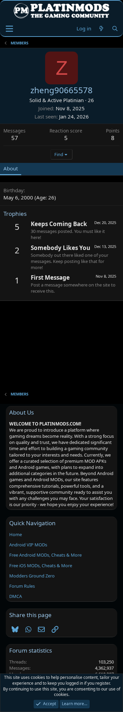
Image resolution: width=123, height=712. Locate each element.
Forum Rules (22, 586)
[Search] (115, 28)
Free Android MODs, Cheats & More (45, 555)
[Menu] (9, 29)
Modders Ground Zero (32, 576)
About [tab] (10, 168)
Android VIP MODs (28, 545)
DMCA (15, 596)
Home (15, 534)
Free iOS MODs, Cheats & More (40, 565)
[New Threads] (101, 28)
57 (14, 138)
